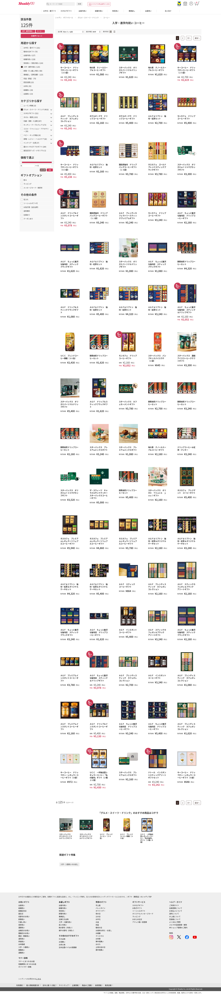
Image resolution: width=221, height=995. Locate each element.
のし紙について (174, 916)
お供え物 (62, 944)
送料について (174, 913)
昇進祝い (21, 941)
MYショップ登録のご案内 (178, 927)
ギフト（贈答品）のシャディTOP (140, 897)
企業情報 (75, 985)
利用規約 (19, 985)
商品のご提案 (87, 985)
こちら (38, 979)
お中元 (98, 919)
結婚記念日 (22, 911)
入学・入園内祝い (65, 922)
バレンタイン (100, 908)
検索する (48, 4)
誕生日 (20, 913)
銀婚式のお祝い (24, 933)
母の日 (98, 913)
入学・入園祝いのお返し (69, 864)
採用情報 (98, 985)
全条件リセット (36, 36)
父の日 (98, 916)
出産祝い (148, 11)
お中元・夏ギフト (49, 11)
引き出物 (62, 939)
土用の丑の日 (100, 947)
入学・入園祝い (24, 947)
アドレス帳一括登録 (139, 922)
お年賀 (98, 939)
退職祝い (21, 953)
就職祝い (21, 950)
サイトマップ (64, 985)
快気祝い (115, 11)
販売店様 (108, 985)
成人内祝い (63, 925)
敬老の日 (99, 927)
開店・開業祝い (24, 936)
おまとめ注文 (137, 919)
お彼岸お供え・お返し (104, 930)
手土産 (98, 905)
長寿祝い (21, 925)
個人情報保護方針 (32, 985)
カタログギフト (66, 11)
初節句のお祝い (24, 916)
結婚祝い (21, 908)
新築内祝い (63, 913)
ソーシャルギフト (138, 911)
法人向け (168, 11)
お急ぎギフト (137, 908)
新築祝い (21, 919)
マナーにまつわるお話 (26, 961)
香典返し (132, 11)
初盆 (97, 925)
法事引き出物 (63, 919)
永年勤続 (21, 944)
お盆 (97, 922)
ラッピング (136, 916)
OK (50, 170)
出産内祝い (83, 11)
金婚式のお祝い (24, 930)
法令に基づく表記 (49, 985)
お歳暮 (98, 933)
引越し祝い (22, 922)
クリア (43, 170)
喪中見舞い (100, 950)
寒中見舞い (100, 941)
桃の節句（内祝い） (66, 927)
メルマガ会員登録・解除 (178, 925)
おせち (98, 944)
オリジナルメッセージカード (142, 913)
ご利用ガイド (174, 905)
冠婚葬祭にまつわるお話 (27, 964)
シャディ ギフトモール (64, 17)
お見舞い (62, 942)
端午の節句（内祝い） (67, 930)
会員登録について (175, 908)
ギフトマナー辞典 (24, 967)
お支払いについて (175, 911)
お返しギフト (64, 902)
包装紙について (174, 919)
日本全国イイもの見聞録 (68, 947)
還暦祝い (21, 927)
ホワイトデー (100, 911)
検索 (79, 4)
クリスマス (100, 936)
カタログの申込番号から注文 (101, 4)
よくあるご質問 (174, 922)
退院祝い (21, 939)
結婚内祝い (99, 11)
